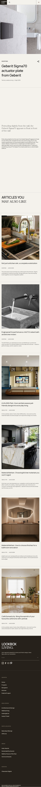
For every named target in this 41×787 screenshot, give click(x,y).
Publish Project (6, 693)
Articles (4, 690)
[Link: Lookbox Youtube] (8, 663)
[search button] (9, 2)
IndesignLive (5, 713)
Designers (5, 687)
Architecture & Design (8, 708)
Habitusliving (5, 710)
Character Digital (7, 771)
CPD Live (4, 733)
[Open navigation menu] (38, 2)
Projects (4, 685)
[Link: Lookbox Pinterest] (11, 663)
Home (3, 682)
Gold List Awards (6, 756)
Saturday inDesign (7, 731)
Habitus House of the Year (9, 754)
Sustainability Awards (8, 751)
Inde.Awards (5, 748)
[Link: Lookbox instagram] (3, 663)
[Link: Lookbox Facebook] (5, 663)
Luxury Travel (5, 716)
